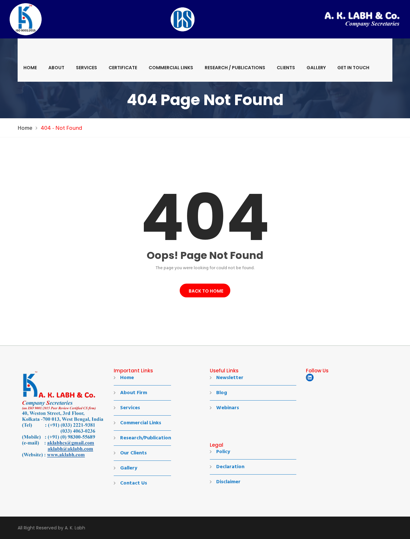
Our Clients (133, 453)
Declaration (230, 467)
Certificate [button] (123, 67)
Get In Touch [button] (353, 67)
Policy (223, 452)
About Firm (133, 393)
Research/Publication (145, 438)
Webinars (227, 408)
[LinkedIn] (310, 377)
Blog (221, 393)
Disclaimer (228, 482)
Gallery (316, 67)
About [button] (56, 67)
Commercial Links (171, 67)
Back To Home (205, 291)
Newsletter (229, 378)
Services (86, 67)
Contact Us (133, 483)
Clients (286, 67)
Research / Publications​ (235, 67)
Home (30, 67)
